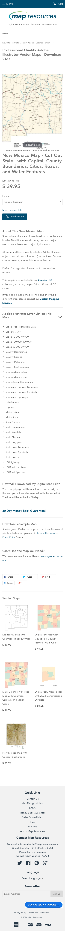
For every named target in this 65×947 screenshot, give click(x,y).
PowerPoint (8, 537)
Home (5, 33)
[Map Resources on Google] (45, 864)
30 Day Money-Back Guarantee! (24, 510)
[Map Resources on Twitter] (19, 864)
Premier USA (45, 280)
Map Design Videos (32, 803)
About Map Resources (32, 831)
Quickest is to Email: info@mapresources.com (32, 844)
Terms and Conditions (39, 912)
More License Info (12, 210)
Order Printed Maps (32, 817)
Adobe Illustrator (46, 533)
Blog (32, 822)
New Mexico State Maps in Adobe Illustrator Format (26, 43)
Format (5, 196)
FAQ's (32, 808)
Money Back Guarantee (33, 812)
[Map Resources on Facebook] (28, 864)
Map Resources (35, 917)
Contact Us (33, 798)
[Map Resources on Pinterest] (36, 864)
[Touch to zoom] (32, 111)
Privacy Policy (20, 912)
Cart (60, 3)
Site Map (33, 826)
